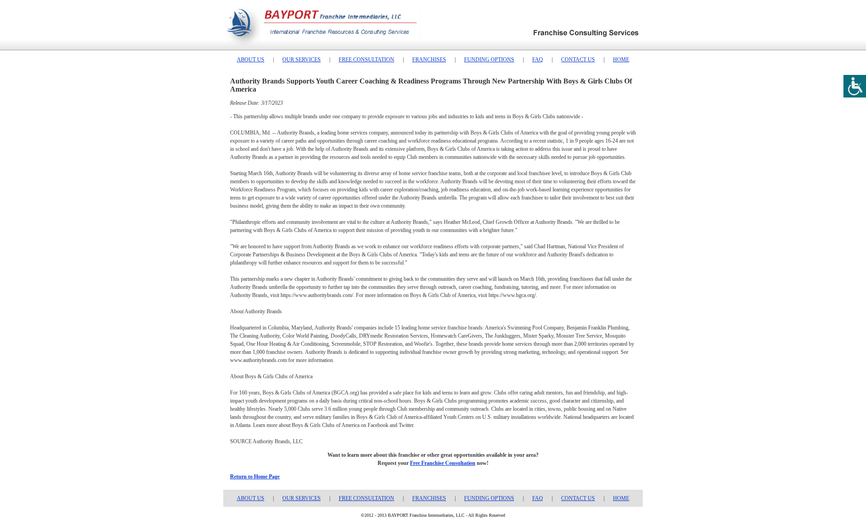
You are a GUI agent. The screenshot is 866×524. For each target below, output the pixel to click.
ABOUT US (250, 59)
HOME (621, 59)
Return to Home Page (255, 476)
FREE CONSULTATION (366, 59)
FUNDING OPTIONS (489, 59)
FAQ (537, 59)
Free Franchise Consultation (442, 463)
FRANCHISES (429, 59)
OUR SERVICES (301, 59)
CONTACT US (578, 59)
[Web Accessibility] (854, 86)
